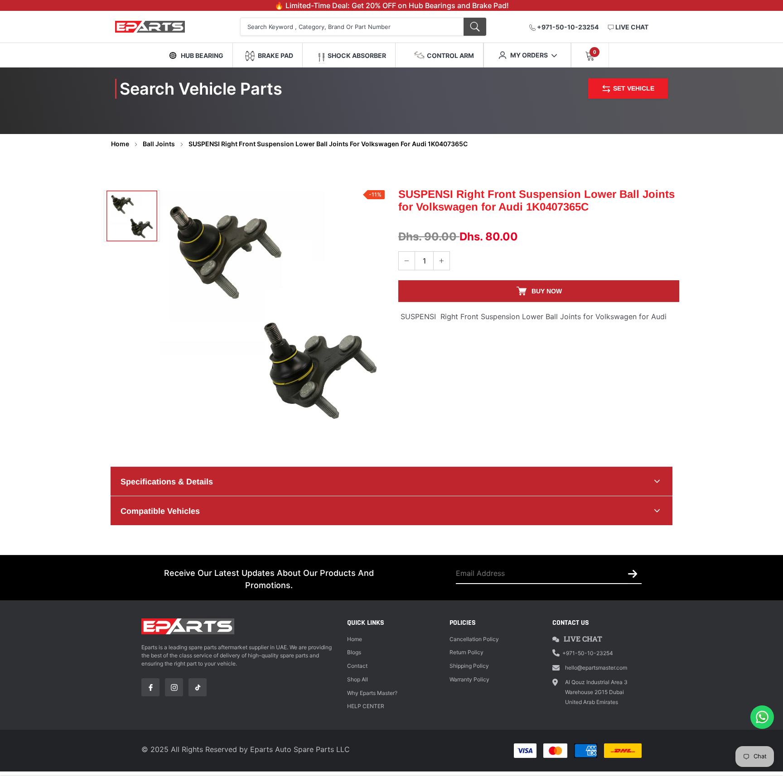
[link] (131, 216)
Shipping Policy (469, 665)
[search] (475, 27)
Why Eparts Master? (372, 693)
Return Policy (466, 652)
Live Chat (583, 638)
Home (120, 144)
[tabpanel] (272, 309)
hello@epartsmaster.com (596, 667)
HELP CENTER (365, 706)
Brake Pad (275, 55)
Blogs (354, 652)
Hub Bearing (202, 55)
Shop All (357, 679)
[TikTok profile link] (197, 687)
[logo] (161, 27)
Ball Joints (159, 144)
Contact (357, 665)
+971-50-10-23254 (567, 27)
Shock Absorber (357, 55)
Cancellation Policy (474, 639)
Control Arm (450, 55)
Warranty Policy (469, 679)
